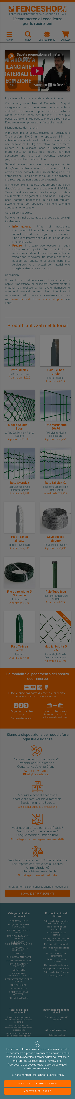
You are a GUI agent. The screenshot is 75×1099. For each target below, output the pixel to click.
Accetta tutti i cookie (37, 1091)
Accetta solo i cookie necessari (37, 1083)
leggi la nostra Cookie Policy (48, 1074)
